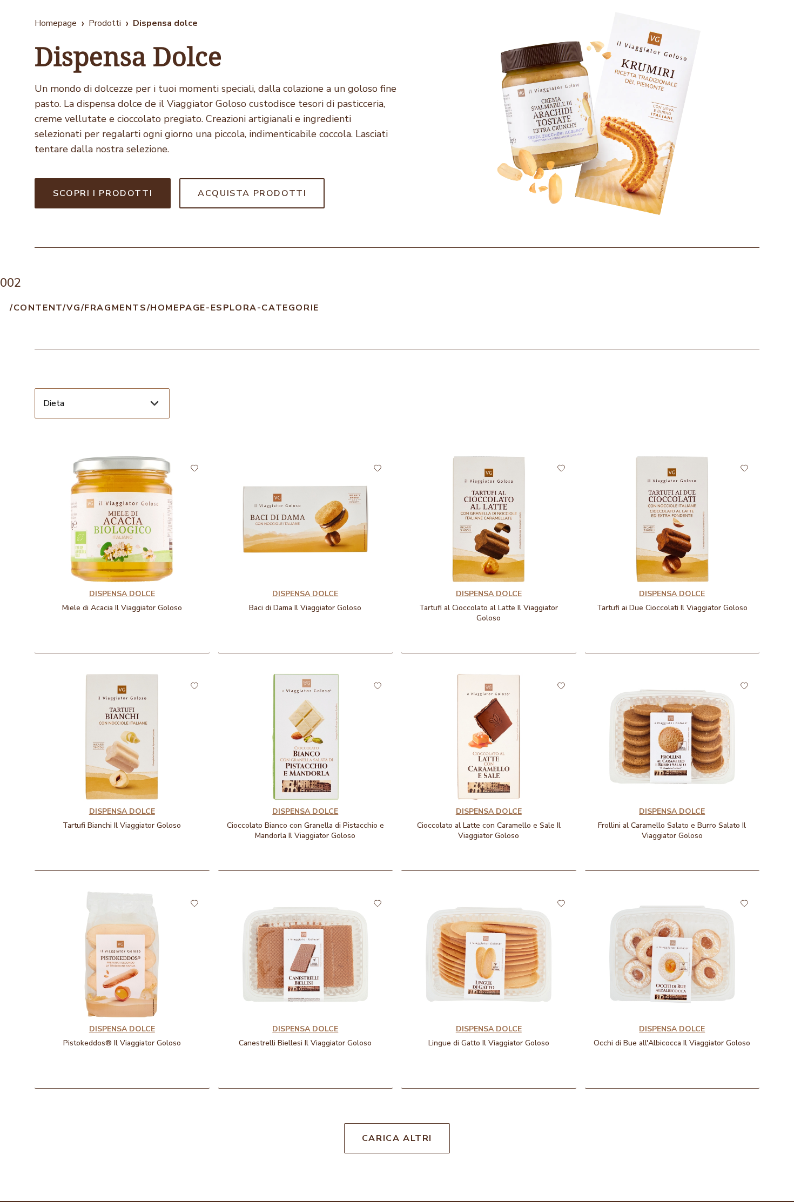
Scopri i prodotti (102, 193)
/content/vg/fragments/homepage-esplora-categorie (164, 308)
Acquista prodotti (252, 193)
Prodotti (105, 23)
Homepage (56, 23)
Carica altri (397, 1138)
